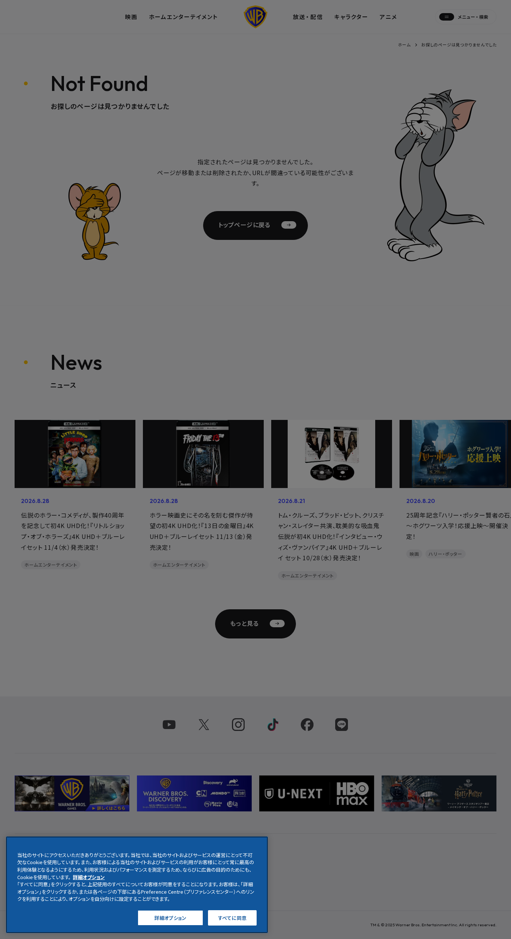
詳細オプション (170, 917)
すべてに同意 (232, 917)
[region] (137, 884)
